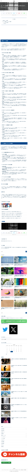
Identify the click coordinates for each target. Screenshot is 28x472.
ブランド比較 (3, 438)
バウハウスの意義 (6, 22)
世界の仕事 (2, 430)
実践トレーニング (3, 435)
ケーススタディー (3, 436)
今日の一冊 (2, 440)
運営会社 (2, 446)
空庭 (14, 1)
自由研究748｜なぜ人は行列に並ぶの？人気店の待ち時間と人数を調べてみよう (11, 211)
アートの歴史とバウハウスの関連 (7, 21)
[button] (3, 13)
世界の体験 (2, 428)
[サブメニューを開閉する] (26, 428)
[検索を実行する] (26, 251)
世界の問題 (2, 441)
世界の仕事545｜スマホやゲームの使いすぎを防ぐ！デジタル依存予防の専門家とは (12, 213)
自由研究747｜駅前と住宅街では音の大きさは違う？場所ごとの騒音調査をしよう (12, 216)
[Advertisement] (14, 32)
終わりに (5, 23)
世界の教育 (2, 443)
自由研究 (2, 433)
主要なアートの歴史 (5, 20)
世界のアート (5, 7)
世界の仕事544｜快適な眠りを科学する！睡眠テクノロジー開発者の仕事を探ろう (12, 214)
